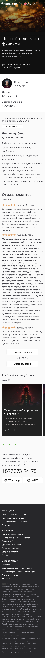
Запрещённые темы (11, 551)
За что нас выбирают (11, 544)
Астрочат (6, 525)
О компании (7, 564)
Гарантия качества (10, 548)
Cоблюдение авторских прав (24, 648)
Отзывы (6, 555)
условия (24, 626)
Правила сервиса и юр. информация (18, 571)
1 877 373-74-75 (19, 471)
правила (13, 629)
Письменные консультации (14, 521)
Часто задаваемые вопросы (15, 534)
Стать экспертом (10, 575)
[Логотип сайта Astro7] (11, 3)
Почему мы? (7, 541)
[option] (22, 410)
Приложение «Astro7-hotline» (16, 537)
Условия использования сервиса (17, 568)
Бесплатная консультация (14, 514)
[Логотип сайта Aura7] (30, 3)
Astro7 (19, 609)
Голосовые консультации (14, 518)
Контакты (6, 578)
